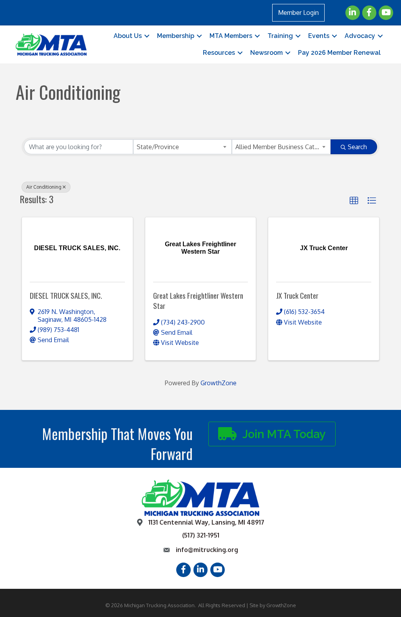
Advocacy (360, 36)
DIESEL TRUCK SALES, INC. (66, 295)
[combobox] (182, 146)
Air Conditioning (43, 187)
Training (280, 36)
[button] (354, 201)
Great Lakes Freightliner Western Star (198, 300)
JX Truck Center (297, 295)
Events (318, 36)
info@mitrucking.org (207, 550)
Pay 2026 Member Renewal (339, 52)
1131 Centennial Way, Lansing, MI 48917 (206, 522)
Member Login (298, 12)
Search (357, 147)
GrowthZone (218, 383)
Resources (219, 52)
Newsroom (266, 52)
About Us (128, 36)
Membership (175, 36)
